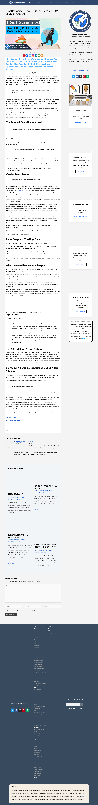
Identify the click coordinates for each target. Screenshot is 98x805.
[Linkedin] (36, 55)
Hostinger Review (37, 746)
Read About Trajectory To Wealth (80, 70)
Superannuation (36, 700)
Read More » (11, 516)
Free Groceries (36, 685)
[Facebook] (27, 55)
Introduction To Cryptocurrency (15, 494)
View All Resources (37, 674)
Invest (35, 641)
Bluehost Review (37, 744)
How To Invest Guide (37, 689)
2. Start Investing (37, 693)
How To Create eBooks (38, 735)
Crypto (35, 710)
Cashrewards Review (37, 767)
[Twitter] (30, 55)
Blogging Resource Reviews (39, 742)
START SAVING (80, 171)
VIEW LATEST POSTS (80, 122)
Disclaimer (50, 628)
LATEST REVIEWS (80, 264)
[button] (88, 2)
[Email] (39, 55)
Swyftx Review (36, 760)
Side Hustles (36, 653)
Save (34, 639)
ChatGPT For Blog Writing (38, 737)
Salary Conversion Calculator (39, 668)
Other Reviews (36, 765)
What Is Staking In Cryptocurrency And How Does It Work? (19, 535)
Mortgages (36, 649)
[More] (41, 55)
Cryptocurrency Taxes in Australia (40, 725)
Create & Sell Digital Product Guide (40, 672)
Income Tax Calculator (38, 666)
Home (35, 626)
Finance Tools (36, 647)
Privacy (50, 630)
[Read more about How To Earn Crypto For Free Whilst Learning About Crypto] (46, 477)
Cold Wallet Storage (11, 417)
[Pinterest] (24, 55)
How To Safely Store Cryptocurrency (40, 714)
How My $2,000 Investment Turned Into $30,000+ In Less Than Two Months (45, 546)
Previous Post (9, 459)
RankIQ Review (36, 754)
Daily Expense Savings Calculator (40, 679)
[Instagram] (33, 55)
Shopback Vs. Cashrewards (38, 769)
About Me (35, 779)
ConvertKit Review (37, 752)
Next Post (57, 459)
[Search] (81, 704)
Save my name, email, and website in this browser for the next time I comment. (26, 610)
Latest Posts (36, 630)
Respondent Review (37, 773)
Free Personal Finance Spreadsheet (40, 670)
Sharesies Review (37, 758)
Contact (35, 781)
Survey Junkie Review (38, 771)
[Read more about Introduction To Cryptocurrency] (20, 481)
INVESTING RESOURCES (80, 216)
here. (83, 338)
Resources (36, 658)
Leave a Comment (9, 17)
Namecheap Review (37, 750)
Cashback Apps (36, 681)
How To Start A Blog (37, 733)
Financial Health (37, 645)
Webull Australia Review (38, 763)
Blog (35, 628)
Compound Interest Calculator (39, 660)
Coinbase (21, 190)
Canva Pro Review (37, 775)
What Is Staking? (37, 716)
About (35, 777)
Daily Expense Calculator (38, 662)
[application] (32, 3)
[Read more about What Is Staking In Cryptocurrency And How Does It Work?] (20, 525)
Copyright (50, 632)
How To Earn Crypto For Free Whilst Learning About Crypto (46, 486)
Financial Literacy (37, 637)
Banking (35, 643)
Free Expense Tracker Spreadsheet (40, 683)
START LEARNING (80, 311)
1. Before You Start (37, 691)
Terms (49, 626)
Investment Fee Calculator (38, 664)
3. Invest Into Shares (37, 695)
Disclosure (50, 635)
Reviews (35, 656)
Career (35, 651)
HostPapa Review (37, 748)
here (83, 796)
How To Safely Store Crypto (13, 420)
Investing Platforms (37, 756)
